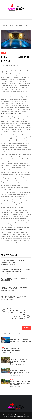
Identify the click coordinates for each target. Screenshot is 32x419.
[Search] (27, 17)
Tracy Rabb (4, 273)
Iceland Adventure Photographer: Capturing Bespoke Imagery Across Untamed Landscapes (15, 270)
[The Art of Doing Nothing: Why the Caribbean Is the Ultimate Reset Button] (5, 360)
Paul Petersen (5, 299)
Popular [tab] (3, 334)
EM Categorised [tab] (16, 334)
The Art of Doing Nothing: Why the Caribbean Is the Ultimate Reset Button (15, 279)
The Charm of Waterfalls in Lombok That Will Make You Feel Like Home (17, 310)
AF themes (26, 416)
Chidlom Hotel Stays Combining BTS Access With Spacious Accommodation (14, 261)
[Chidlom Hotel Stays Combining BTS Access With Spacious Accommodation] (5, 339)
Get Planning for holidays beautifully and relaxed (17, 316)
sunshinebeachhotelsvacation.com (11, 114)
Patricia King (5, 264)
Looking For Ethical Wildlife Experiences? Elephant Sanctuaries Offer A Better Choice (14, 288)
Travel (3, 52)
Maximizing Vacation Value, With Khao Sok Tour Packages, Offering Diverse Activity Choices (13, 297)
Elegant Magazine (17, 416)
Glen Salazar (5, 282)
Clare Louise (6, 65)
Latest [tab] (8, 334)
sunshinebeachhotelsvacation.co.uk (11, 229)
